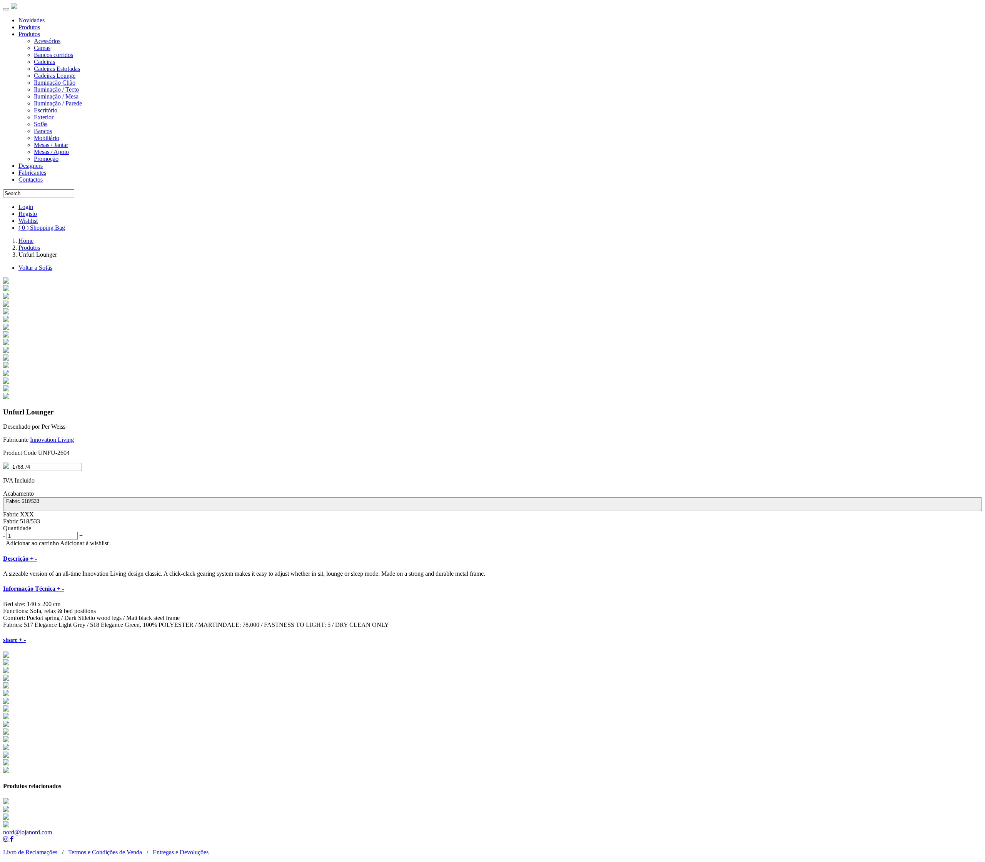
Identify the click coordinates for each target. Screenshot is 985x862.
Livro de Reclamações (30, 852)
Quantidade (17, 528)
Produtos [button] (29, 34)
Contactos (30, 179)
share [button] (14, 639)
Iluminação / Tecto (56, 89)
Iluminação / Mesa (56, 96)
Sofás (40, 124)
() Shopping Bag (41, 227)
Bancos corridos (53, 55)
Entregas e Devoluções (181, 852)
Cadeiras (44, 61)
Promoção (46, 158)
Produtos (29, 27)
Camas (42, 48)
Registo (27, 213)
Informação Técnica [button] (33, 588)
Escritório (45, 110)
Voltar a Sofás (35, 267)
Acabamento (18, 493)
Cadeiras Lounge (54, 75)
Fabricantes (32, 172)
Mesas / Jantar (51, 145)
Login (25, 207)
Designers (30, 165)
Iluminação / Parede (58, 103)
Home (25, 240)
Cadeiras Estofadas (57, 68)
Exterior (43, 117)
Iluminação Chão (54, 82)
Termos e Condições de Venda (105, 852)
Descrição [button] (20, 558)
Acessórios (47, 41)
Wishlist (28, 220)
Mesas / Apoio (51, 152)
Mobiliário (46, 138)
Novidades (31, 20)
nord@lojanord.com (27, 832)
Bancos (43, 131)
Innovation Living (52, 439)
